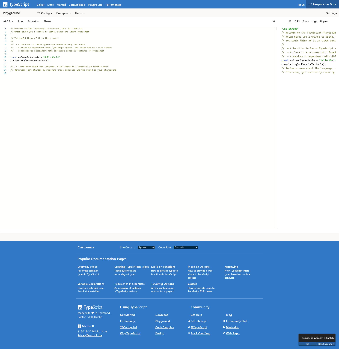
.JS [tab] (289, 21)
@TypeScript (199, 327)
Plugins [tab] (324, 21)
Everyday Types (87, 266)
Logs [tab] (314, 21)
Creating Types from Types (131, 266)
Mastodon (232, 327)
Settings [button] (331, 13)
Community (127, 321)
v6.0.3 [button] (7, 21)
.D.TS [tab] (297, 21)
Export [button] (32, 21)
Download (161, 315)
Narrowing (231, 266)
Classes (192, 283)
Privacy (82, 335)
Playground (95, 4)
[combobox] (326, 4)
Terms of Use (94, 335)
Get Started (127, 315)
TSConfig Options (162, 283)
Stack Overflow (200, 333)
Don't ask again (326, 343)
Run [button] (20, 21)
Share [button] (47, 21)
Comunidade (77, 4)
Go (307, 343)
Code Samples (164, 327)
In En (301, 4)
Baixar (40, 4)
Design (159, 333)
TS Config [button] (43, 13)
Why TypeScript (130, 333)
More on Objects (199, 266)
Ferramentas (113, 4)
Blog (229, 315)
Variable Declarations (91, 283)
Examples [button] (62, 13)
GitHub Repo (199, 321)
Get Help (196, 315)
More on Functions (163, 266)
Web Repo (233, 333)
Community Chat (236, 321)
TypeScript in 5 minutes (129, 283)
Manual (61, 4)
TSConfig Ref (128, 327)
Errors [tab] (305, 21)
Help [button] (78, 13)
